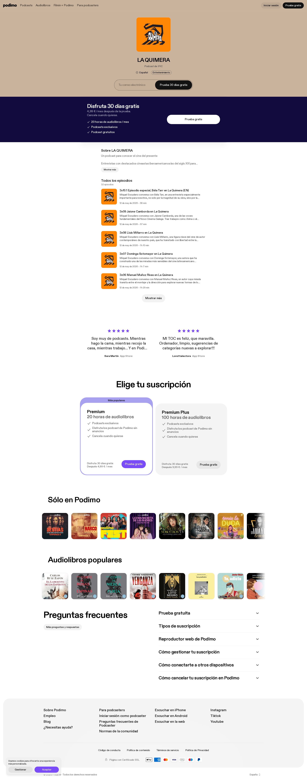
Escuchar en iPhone (170, 710)
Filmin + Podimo (64, 5)
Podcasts (26, 5)
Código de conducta (109, 750)
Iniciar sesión (271, 5)
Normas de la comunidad (118, 731)
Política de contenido (138, 750)
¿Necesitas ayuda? (58, 727)
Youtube (216, 721)
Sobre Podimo (54, 710)
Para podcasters (87, 5)
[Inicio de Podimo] (10, 5)
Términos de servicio (167, 750)
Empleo (49, 716)
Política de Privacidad (197, 750)
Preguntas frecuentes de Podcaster (118, 723)
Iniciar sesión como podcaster (122, 716)
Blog (47, 721)
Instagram (218, 710)
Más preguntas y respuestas (62, 627)
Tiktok (215, 716)
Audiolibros (43, 5)
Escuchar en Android (171, 716)
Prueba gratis (293, 5)
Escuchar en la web (170, 721)
